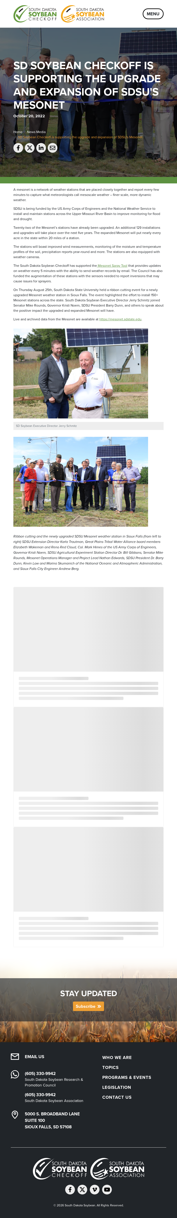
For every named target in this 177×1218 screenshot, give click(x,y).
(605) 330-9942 (40, 1073)
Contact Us (117, 1097)
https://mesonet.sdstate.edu (120, 319)
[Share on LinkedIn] (41, 148)
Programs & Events (126, 1077)
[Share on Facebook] (18, 148)
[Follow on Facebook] (70, 1189)
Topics (110, 1067)
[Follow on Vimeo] (95, 1189)
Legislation (116, 1087)
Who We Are (117, 1057)
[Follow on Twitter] (82, 1189)
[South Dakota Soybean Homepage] (59, 13)
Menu (153, 14)
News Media (36, 131)
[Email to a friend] (52, 148)
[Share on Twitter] (30, 148)
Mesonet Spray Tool (112, 265)
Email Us (34, 1056)
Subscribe (85, 1006)
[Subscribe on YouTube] (107, 1189)
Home (17, 131)
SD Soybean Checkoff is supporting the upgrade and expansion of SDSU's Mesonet (80, 137)
